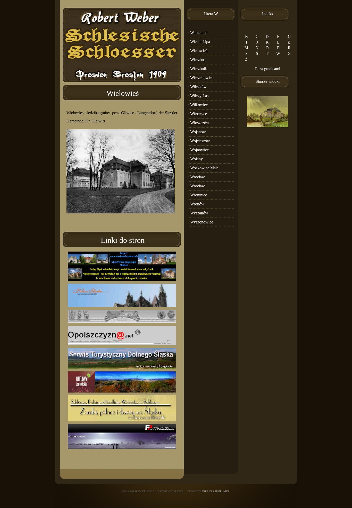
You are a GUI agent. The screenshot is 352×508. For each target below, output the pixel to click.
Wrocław (197, 177)
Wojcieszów (200, 141)
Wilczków (198, 87)
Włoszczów (199, 123)
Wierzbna (198, 59)
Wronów (197, 204)
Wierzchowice (201, 78)
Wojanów (198, 132)
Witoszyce (198, 114)
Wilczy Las (199, 96)
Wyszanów (199, 213)
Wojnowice (199, 150)
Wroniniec (198, 195)
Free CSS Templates (215, 491)
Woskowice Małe (204, 168)
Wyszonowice (201, 222)
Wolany (196, 159)
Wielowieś (198, 50)
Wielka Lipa (200, 41)
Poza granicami (267, 68)
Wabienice (198, 32)
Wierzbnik (198, 68)
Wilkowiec (199, 105)
